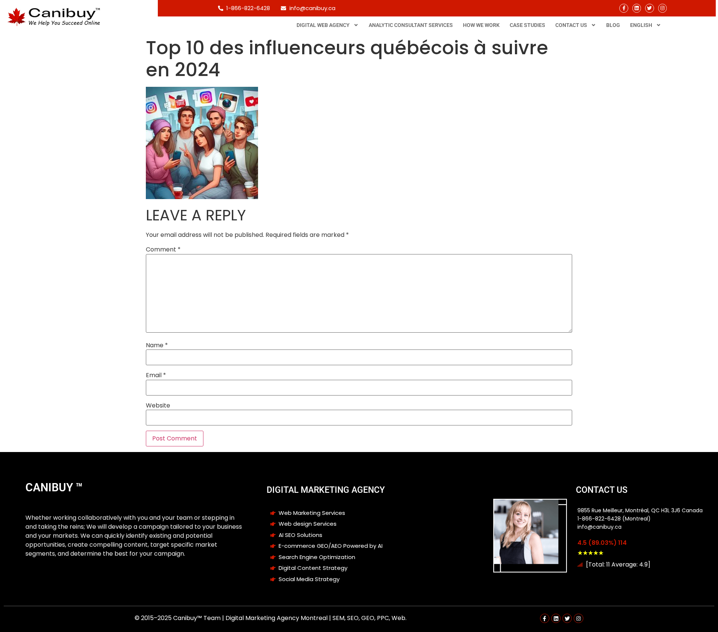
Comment (163, 250)
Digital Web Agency (323, 25)
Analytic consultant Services (411, 25)
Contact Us (571, 25)
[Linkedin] (636, 8)
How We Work (481, 25)
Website (158, 406)
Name (157, 345)
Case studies (527, 25)
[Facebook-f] (623, 8)
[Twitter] (649, 8)
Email (156, 375)
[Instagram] (662, 8)
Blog (613, 25)
